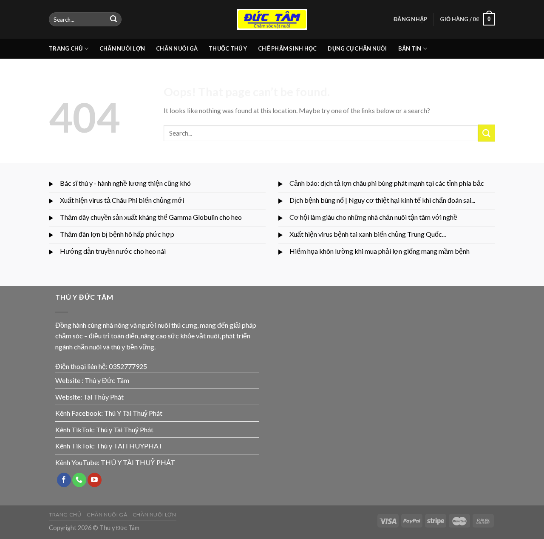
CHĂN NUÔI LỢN (122, 48)
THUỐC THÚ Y (228, 48)
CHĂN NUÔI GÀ (177, 48)
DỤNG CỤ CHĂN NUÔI (357, 48)
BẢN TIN (410, 48)
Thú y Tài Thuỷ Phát (124, 430)
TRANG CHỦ (65, 48)
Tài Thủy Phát (103, 397)
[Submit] (113, 19)
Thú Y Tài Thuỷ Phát (133, 413)
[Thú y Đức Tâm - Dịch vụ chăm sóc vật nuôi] (272, 19)
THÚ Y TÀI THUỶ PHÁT (138, 462)
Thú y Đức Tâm (107, 380)
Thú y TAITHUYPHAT (129, 446)
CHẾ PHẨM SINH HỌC (287, 48)
